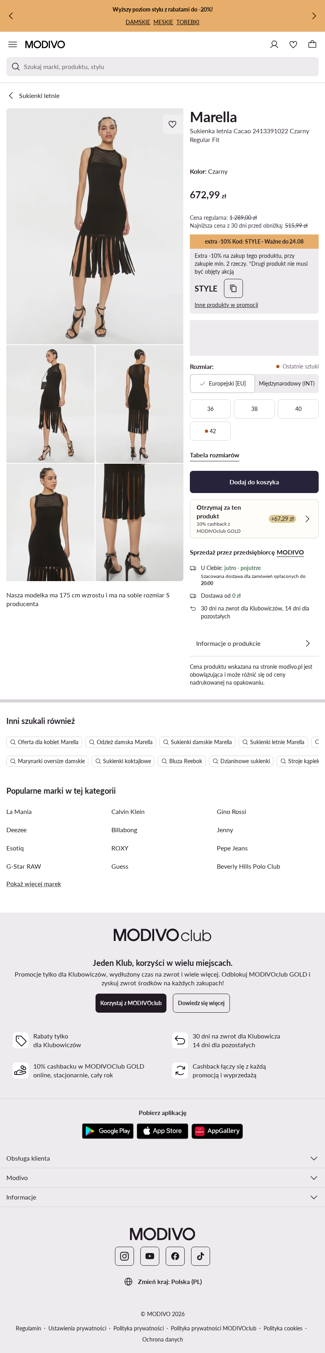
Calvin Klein (128, 811)
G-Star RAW (23, 866)
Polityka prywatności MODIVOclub (213, 1328)
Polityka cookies (283, 1328)
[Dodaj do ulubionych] (173, 124)
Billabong (124, 829)
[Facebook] (175, 1256)
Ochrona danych (162, 1339)
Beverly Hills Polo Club (248, 866)
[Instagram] (124, 1256)
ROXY (119, 848)
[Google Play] (108, 1131)
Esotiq (15, 848)
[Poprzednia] (11, 15)
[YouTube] (149, 1256)
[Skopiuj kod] (233, 288)
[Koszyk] (312, 44)
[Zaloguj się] (274, 44)
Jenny (225, 829)
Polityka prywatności (138, 1328)
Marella (213, 116)
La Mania (19, 811)
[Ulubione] (293, 44)
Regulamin (28, 1328)
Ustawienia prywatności (77, 1328)
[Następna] (313, 15)
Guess (119, 866)
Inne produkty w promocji (226, 304)
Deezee (16, 829)
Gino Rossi (231, 811)
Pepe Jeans (232, 848)
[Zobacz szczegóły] (307, 643)
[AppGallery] (217, 1131)
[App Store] (162, 1131)
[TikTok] (200, 1256)
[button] (95, 226)
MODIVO (290, 552)
